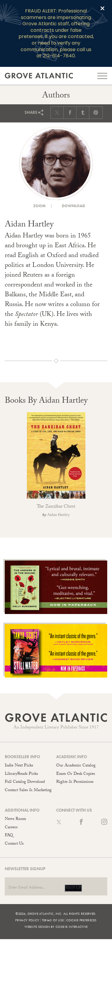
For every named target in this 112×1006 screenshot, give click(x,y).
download (73, 205)
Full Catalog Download (25, 782)
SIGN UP (73, 888)
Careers (11, 827)
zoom (39, 205)
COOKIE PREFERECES (81, 920)
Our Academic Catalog (76, 765)
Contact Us (14, 844)
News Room (15, 819)
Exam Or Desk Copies (75, 774)
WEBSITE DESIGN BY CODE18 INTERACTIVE (56, 927)
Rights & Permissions (74, 782)
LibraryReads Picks (21, 774)
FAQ (9, 835)
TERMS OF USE (53, 920)
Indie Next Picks (19, 765)
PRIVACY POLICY (27, 920)
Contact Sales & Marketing (28, 790)
